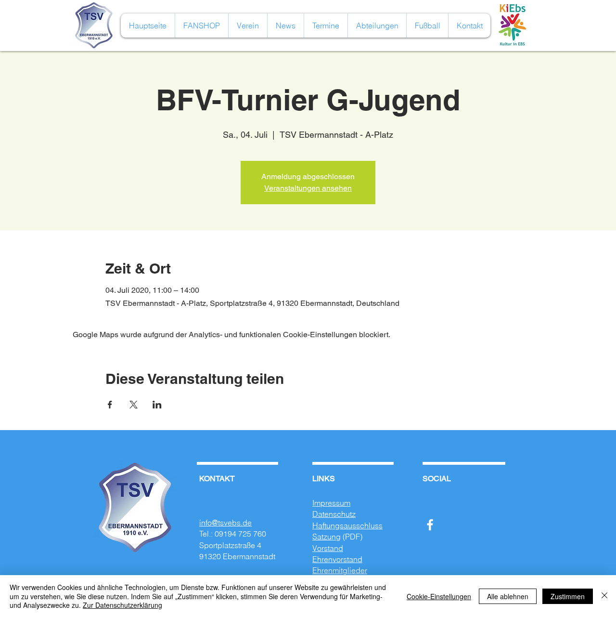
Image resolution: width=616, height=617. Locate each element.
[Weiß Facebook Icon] (430, 524)
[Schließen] (604, 596)
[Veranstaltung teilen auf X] (133, 404)
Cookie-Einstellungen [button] (439, 596)
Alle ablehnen (507, 596)
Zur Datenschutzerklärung (122, 605)
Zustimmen (568, 596)
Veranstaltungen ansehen (308, 188)
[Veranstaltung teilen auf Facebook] (110, 404)
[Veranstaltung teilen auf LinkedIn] (157, 404)
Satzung (326, 536)
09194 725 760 (240, 533)
